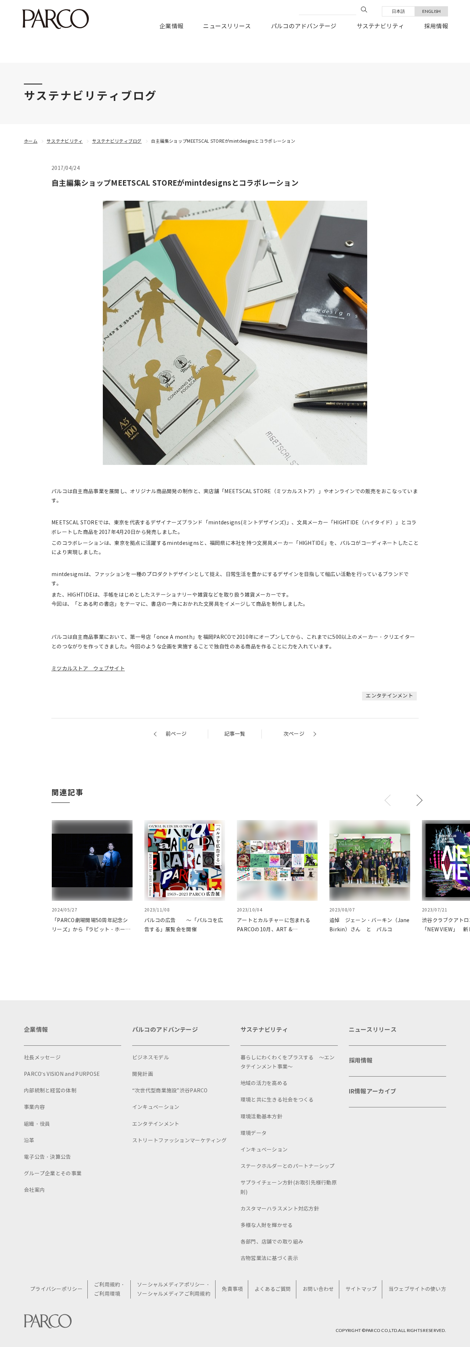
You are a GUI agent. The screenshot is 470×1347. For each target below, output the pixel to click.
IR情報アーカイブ (373, 1091)
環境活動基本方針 (261, 1117)
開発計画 (142, 1074)
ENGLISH (431, 11)
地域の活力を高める (264, 1083)
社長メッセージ (42, 1058)
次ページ (293, 734)
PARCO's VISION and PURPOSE (62, 1074)
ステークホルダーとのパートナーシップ (288, 1166)
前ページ (176, 734)
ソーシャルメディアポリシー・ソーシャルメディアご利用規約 (173, 1289)
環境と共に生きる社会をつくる (277, 1100)
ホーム (30, 141)
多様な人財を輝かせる (267, 1225)
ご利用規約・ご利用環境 (110, 1289)
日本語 (398, 11)
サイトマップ (361, 1289)
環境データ (254, 1133)
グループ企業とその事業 (53, 1174)
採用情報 (436, 26)
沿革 (29, 1140)
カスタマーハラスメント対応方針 (280, 1209)
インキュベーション (156, 1107)
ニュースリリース (227, 26)
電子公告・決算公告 (47, 1157)
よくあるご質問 (272, 1289)
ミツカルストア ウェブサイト (88, 669)
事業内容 (34, 1107)
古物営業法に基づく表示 (269, 1258)
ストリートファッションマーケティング (179, 1140)
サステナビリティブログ (117, 141)
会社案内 (34, 1190)
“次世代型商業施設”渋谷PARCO (170, 1091)
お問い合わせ (318, 1289)
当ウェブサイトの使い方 (417, 1289)
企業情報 (171, 26)
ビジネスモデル (150, 1058)
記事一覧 (234, 734)
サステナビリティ (380, 26)
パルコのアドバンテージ (304, 26)
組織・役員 (37, 1124)
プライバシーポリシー (56, 1289)
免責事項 (232, 1289)
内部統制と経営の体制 (50, 1091)
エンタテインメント (389, 696)
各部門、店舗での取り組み (272, 1242)
